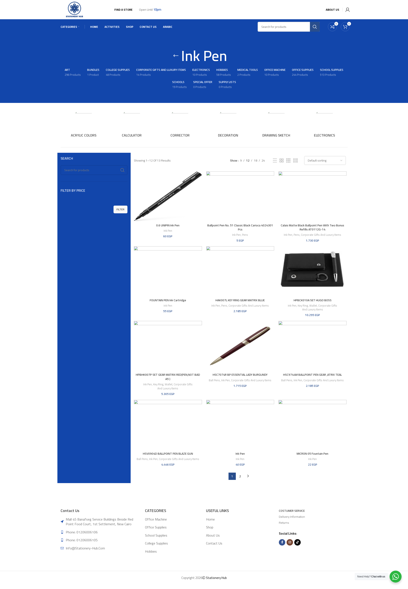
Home (210, 519)
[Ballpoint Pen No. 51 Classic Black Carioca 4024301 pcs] (240, 196)
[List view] (275, 160)
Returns (284, 523)
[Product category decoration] (228, 124)
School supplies (156, 535)
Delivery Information (292, 517)
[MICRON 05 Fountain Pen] (312, 425)
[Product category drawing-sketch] (276, 124)
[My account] (347, 9)
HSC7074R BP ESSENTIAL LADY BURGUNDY (240, 374)
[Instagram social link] (290, 542)
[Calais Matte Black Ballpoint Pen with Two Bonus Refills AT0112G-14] (312, 196)
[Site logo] (75, 9)
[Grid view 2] (281, 160)
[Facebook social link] (282, 542)
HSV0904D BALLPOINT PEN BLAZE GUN (168, 453)
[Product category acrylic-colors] (84, 124)
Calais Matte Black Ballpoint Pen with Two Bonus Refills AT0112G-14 (312, 227)
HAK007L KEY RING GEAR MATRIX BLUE (240, 300)
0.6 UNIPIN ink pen (167, 225)
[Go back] (175, 56)
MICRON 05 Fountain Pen (312, 453)
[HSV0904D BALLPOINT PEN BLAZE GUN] (168, 425)
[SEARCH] (122, 170)
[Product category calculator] (132, 124)
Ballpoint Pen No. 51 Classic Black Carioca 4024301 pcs (240, 227)
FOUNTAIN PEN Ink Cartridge (168, 300)
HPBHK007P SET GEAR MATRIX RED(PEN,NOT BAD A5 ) (168, 377)
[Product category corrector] (180, 124)
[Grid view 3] (288, 160)
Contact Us (214, 543)
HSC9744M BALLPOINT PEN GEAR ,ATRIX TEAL (312, 374)
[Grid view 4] (295, 160)
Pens (245, 234)
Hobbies (151, 551)
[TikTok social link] (297, 542)
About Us (213, 535)
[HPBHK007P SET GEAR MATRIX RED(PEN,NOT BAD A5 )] (168, 346)
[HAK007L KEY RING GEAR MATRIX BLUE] (240, 271)
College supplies (156, 543)
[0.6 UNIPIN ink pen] (168, 196)
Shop (209, 527)
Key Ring (303, 305)
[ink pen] (240, 425)
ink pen (168, 230)
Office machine (156, 519)
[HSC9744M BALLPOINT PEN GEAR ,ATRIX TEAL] (312, 346)
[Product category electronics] (325, 124)
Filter (120, 209)
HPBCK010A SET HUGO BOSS (313, 300)
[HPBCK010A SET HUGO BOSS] (312, 271)
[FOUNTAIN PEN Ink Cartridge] (168, 271)
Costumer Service (292, 511)
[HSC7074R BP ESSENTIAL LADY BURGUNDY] (240, 346)
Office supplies (156, 527)
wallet (313, 305)
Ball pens (214, 380)
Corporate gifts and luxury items (321, 234)
